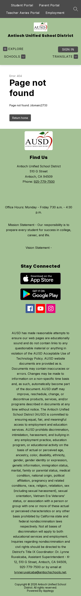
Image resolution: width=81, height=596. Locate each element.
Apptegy (48, 590)
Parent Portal (49, 5)
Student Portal (22, 5)
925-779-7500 (44, 181)
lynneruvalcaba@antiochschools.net (40, 572)
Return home (20, 117)
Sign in (68, 49)
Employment (55, 13)
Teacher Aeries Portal (23, 13)
